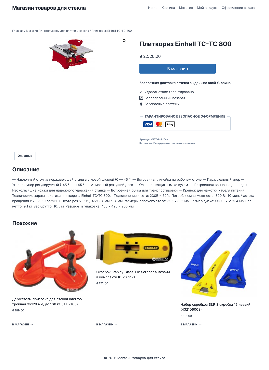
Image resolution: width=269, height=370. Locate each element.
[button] (124, 41)
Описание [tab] (25, 156)
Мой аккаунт (207, 8)
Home (153, 8)
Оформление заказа (238, 8)
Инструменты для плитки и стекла (174, 143)
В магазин (177, 68)
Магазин (186, 8)
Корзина (168, 8)
